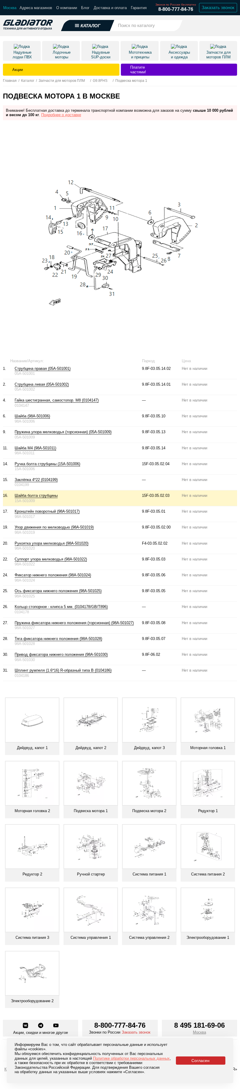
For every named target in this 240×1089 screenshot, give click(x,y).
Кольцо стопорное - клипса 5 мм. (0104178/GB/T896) (61, 606)
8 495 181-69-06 (199, 1025)
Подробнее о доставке (61, 115)
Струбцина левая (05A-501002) (42, 384)
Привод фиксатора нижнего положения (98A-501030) (61, 654)
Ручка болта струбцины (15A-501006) (47, 464)
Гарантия (139, 8)
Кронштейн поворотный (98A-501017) (47, 511)
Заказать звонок (218, 7)
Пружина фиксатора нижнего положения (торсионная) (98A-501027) (74, 623)
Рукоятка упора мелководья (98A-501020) (51, 543)
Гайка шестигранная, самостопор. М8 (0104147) (57, 400)
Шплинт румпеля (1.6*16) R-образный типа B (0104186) (63, 670)
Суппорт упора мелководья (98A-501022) (51, 559)
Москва (199, 1032)
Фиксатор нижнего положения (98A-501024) (53, 575)
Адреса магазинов (36, 8)
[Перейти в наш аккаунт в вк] (26, 1026)
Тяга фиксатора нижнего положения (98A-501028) (58, 638)
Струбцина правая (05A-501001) (43, 368)
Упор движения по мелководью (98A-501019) (54, 527)
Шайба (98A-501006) (32, 416)
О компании (66, 8)
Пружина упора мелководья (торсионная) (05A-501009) (63, 432)
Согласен (200, 1060)
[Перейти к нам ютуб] (56, 1026)
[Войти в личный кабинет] (217, 25)
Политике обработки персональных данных (131, 1058)
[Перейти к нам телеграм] (41, 1026)
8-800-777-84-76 (175, 9)
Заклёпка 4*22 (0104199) (36, 479)
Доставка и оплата (110, 8)
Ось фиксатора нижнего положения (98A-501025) (58, 591)
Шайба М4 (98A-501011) (35, 448)
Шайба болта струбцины (36, 495)
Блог (85, 8)
